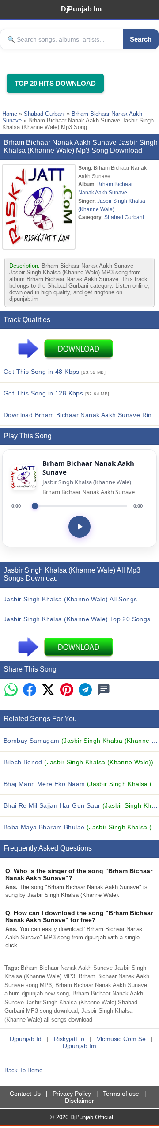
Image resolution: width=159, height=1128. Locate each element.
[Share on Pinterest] (66, 690)
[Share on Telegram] (85, 690)
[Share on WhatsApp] (11, 690)
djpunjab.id (26, 1038)
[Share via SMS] (103, 690)
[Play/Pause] (79, 527)
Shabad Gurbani (44, 113)
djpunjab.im (79, 1045)
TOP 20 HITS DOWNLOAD (55, 83)
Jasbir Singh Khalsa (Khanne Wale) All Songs (70, 599)
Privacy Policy (72, 1093)
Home (9, 113)
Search (140, 39)
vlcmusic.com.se (121, 1038)
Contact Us (25, 1093)
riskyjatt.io (69, 1038)
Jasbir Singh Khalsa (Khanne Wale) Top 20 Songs (77, 619)
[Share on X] (48, 690)
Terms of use (121, 1093)
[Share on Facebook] (29, 690)
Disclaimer (79, 1100)
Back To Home (23, 1070)
